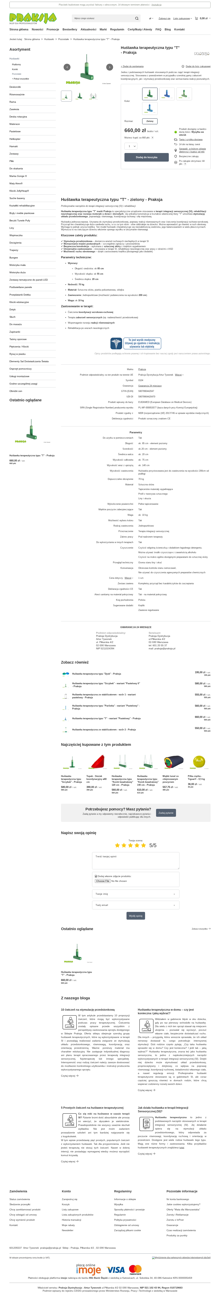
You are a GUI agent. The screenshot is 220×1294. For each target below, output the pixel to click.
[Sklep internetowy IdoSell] (181, 1257)
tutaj (181, 1147)
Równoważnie (17, 94)
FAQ (158, 29)
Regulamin (117, 29)
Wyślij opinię (135, 915)
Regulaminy (123, 1191)
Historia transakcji (71, 1219)
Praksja (142, 369)
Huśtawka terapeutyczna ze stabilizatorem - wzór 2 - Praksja (104, 729)
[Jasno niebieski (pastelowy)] (150, 108)
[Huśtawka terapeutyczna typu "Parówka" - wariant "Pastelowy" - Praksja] (65, 707)
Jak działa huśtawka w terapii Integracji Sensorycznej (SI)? (163, 1109)
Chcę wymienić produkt (22, 1219)
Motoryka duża (17, 272)
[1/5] (117, 845)
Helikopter (14, 139)
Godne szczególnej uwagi (23, 383)
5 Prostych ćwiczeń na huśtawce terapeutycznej (92, 1107)
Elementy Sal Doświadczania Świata (29, 361)
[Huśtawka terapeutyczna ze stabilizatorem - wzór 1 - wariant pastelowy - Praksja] (65, 696)
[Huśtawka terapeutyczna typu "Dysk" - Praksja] (65, 674)
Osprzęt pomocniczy (20, 368)
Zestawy (14, 153)
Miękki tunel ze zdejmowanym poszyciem (171, 779)
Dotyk (12, 309)
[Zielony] (150, 94)
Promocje (53, 29)
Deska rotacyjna (18, 116)
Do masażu (15, 324)
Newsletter (67, 1230)
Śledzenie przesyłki (19, 1204)
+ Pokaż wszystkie (20, 79)
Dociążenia (15, 242)
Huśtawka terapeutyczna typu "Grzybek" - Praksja (71, 779)
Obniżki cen (15, 391)
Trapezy (13, 250)
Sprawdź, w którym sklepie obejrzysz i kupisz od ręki (192, 150)
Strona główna (18, 29)
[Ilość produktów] (130, 146)
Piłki (11, 161)
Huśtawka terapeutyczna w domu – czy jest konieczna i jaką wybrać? (166, 1011)
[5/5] (143, 845)
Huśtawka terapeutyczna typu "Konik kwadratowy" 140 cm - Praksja (148, 780)
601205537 (15, 1247)
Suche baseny (17, 198)
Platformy (16, 64)
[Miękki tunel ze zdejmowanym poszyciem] (174, 761)
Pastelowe (15, 131)
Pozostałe (63, 39)
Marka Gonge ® (18, 176)
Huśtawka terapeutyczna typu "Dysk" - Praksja (96, 674)
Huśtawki (49, 39)
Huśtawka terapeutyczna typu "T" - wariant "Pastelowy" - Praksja (106, 718)
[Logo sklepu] (33, 18)
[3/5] (130, 845)
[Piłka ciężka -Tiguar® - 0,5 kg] (199, 761)
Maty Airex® (16, 183)
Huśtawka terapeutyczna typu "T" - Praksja (31, 455)
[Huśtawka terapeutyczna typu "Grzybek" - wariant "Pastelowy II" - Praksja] (65, 685)
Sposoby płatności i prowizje (129, 1209)
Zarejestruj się (69, 1199)
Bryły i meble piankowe (21, 213)
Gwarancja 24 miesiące (150, 386)
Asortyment (19, 49)
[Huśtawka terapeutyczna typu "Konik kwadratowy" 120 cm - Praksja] (123, 761)
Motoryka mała (17, 265)
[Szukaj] (137, 18)
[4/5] (137, 845)
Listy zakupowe (70, 1209)
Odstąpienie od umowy (126, 1225)
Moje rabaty (68, 1225)
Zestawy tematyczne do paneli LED (28, 279)
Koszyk (66, 1204)
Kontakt (179, 29)
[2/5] (124, 845)
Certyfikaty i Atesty (140, 29)
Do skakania (16, 168)
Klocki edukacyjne (19, 302)
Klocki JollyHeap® (19, 190)
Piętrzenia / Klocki (19, 346)
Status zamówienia (19, 1199)
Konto (66, 1191)
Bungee (13, 257)
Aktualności (88, 29)
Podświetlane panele (20, 287)
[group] (88, 67)
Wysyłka (118, 1204)
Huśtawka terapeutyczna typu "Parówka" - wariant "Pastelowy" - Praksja (106, 707)
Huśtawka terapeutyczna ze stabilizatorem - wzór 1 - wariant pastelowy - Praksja (104, 696)
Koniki (15, 69)
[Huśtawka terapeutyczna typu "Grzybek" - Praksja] (72, 761)
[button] (67, 67)
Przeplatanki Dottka (20, 294)
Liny (11, 228)
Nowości (37, 29)
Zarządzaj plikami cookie (127, 1230)
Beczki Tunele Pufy (19, 220)
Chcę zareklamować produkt (24, 1209)
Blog (168, 29)
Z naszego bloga (75, 998)
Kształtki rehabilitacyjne (22, 205)
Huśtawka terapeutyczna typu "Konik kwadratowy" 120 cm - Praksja (122, 780)
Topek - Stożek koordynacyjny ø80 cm (96, 779)
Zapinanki (14, 331)
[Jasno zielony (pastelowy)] (184, 94)
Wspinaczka (16, 235)
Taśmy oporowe (18, 339)
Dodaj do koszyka (146, 157)
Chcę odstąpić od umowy (23, 1214)
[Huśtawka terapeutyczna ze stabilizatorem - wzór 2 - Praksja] (65, 729)
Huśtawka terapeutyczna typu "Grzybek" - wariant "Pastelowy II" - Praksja (106, 685)
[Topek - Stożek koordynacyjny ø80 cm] (97, 761)
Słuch (12, 316)
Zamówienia (18, 1191)
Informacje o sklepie (125, 1199)
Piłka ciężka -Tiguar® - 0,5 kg (196, 777)
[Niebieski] (167, 94)
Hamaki (13, 146)
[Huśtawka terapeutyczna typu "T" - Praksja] (32, 429)
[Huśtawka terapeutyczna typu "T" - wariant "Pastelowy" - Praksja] (65, 718)
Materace (14, 124)
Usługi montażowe (19, 376)
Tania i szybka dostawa (190, 139)
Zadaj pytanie (166, 812)
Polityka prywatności (125, 1219)
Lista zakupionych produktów (77, 1214)
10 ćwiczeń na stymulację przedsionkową (88, 1009)
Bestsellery (70, 29)
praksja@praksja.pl (50, 1247)
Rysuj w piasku (17, 354)
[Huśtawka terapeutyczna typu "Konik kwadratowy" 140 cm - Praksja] (148, 761)
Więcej (178, 375)
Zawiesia (14, 109)
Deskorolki (15, 87)
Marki (103, 29)
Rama (12, 101)
